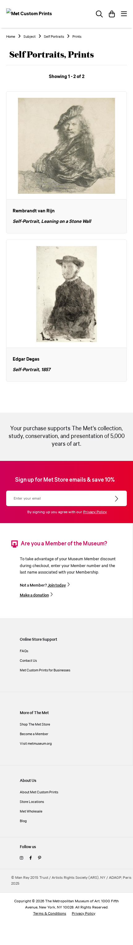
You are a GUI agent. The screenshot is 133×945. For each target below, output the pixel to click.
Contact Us (28, 660)
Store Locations (32, 802)
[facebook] (30, 858)
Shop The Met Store (35, 724)
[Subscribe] (117, 498)
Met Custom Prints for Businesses (45, 670)
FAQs (24, 651)
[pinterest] (39, 858)
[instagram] (21, 858)
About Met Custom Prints (39, 792)
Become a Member (34, 734)
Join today (57, 585)
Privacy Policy (95, 512)
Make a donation (34, 595)
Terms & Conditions (49, 913)
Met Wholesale (31, 811)
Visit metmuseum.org (36, 743)
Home (10, 36)
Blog (23, 821)
